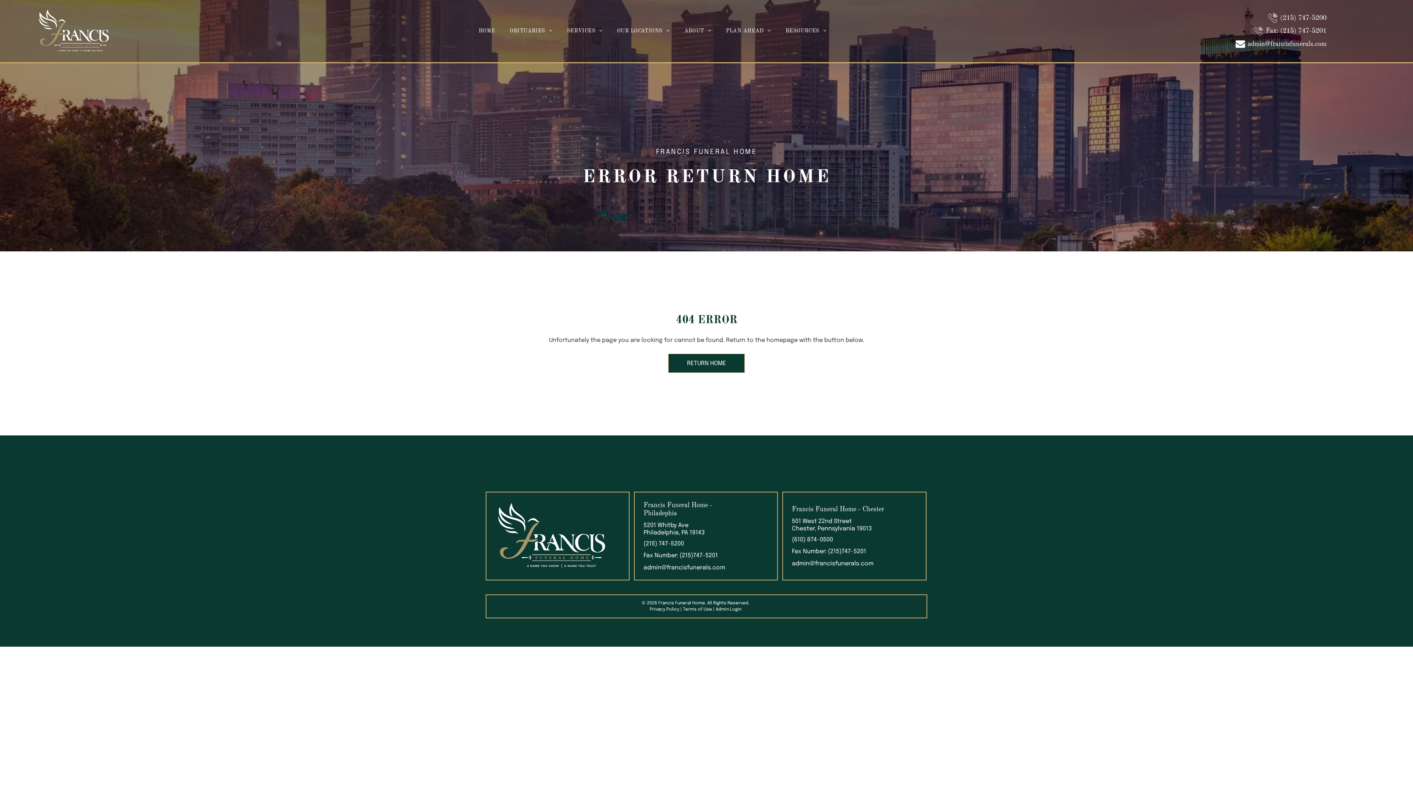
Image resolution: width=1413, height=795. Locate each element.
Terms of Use (697, 609)
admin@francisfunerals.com (684, 568)
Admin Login (728, 609)
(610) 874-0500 (812, 540)
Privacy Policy (664, 609)
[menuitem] (487, 31)
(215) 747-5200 (664, 544)
